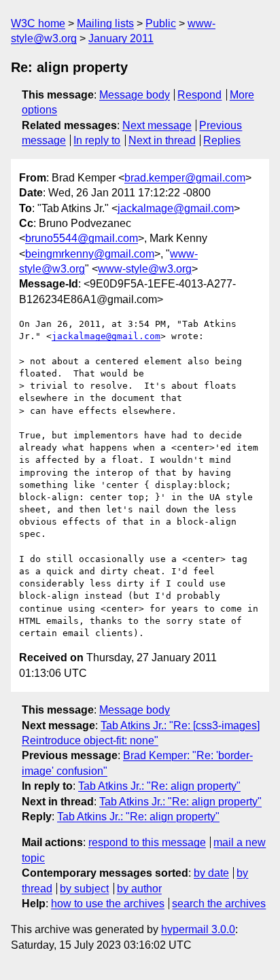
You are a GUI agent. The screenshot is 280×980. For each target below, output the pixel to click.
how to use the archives (107, 903)
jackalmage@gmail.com (176, 208)
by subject (84, 888)
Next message (157, 125)
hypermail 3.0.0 (198, 929)
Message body (134, 95)
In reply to (96, 140)
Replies (222, 140)
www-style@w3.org (145, 269)
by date (211, 873)
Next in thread (162, 140)
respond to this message (147, 842)
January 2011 (121, 38)
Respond (199, 95)
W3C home (38, 23)
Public (160, 23)
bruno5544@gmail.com (81, 238)
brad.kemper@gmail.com (184, 177)
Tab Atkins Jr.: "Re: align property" (159, 786)
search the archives (219, 903)
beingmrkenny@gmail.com (89, 254)
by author (139, 888)
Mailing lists (105, 23)
